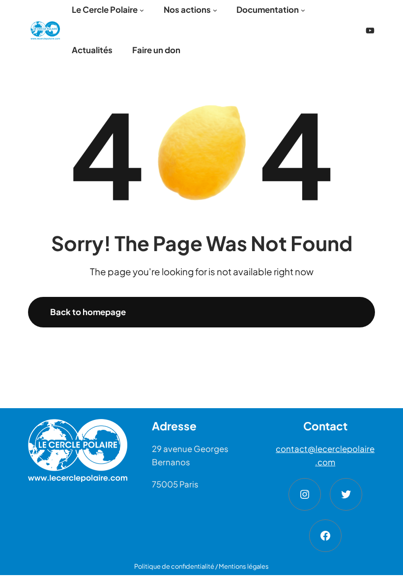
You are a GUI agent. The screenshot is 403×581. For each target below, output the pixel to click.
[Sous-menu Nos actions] (215, 10)
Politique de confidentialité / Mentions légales (201, 566)
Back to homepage (88, 312)
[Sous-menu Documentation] (303, 10)
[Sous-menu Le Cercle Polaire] (142, 10)
